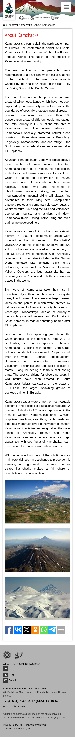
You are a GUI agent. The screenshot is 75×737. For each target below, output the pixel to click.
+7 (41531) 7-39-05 (16, 701)
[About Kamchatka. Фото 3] (37, 598)
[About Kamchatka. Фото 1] (37, 501)
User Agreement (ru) (35, 725)
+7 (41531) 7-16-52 (45, 701)
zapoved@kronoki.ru (14, 706)
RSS (11, 675)
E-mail (12, 680)
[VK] (5, 668)
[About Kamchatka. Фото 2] (37, 550)
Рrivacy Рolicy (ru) (13, 725)
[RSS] (5, 675)
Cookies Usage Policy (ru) (17, 728)
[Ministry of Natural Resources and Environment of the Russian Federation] (40, 17)
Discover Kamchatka (20, 24)
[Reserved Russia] (55, 17)
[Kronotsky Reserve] (9, 10)
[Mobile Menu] (66, 8)
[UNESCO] (24, 17)
